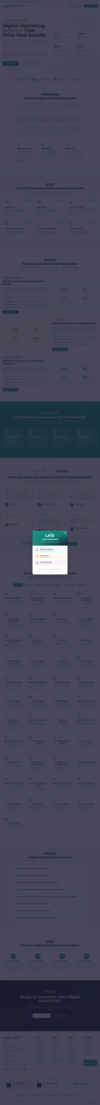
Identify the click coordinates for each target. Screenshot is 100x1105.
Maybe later (50, 572)
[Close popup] (65, 533)
